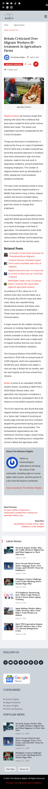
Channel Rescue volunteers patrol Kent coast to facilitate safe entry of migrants (25, 263)
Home (6, 25)
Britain (7, 383)
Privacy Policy (13, 783)
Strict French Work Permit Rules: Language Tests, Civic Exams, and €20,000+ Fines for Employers (29, 566)
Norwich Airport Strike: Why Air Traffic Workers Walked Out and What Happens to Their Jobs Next (29, 551)
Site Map (10, 769)
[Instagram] (3, 3)
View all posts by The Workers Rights (23, 488)
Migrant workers (19, 25)
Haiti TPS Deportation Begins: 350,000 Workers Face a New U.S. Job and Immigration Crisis (29, 627)
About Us (24, 769)
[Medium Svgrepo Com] (7, 7)
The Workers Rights (17, 57)
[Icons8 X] (19, 3)
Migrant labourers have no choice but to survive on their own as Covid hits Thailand (25, 273)
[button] (45, 16)
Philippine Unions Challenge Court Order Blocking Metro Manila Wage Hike (28, 581)
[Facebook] (11, 3)
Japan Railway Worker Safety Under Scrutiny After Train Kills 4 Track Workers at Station (28, 611)
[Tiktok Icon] (15, 3)
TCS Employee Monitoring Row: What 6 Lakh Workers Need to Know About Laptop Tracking (28, 595)
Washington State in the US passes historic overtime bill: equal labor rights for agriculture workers (24, 284)
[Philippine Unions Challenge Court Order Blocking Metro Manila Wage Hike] (8, 581)
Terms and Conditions (31, 783)
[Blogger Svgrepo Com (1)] (11, 7)
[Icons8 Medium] (21, 662)
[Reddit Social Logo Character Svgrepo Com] (3, 7)
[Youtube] (7, 3)
